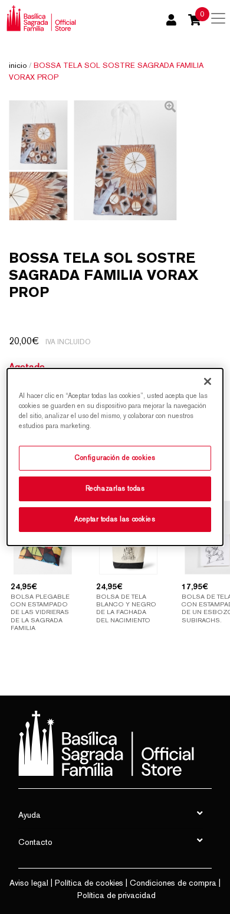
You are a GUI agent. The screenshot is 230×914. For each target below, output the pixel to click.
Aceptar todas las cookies (114, 519)
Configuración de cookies (115, 457)
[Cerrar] (208, 381)
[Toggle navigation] (218, 18)
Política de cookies (89, 882)
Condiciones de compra (173, 882)
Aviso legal (28, 882)
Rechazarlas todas (115, 488)
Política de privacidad (116, 895)
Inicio (18, 65)
